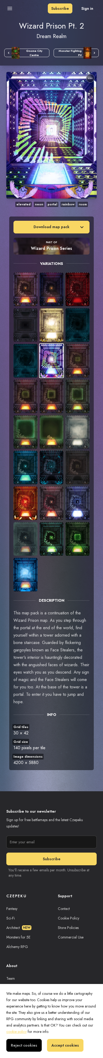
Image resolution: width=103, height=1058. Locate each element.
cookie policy (16, 1031)
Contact (64, 908)
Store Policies (68, 927)
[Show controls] (90, 78)
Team (10, 978)
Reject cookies (24, 1045)
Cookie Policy (68, 918)
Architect (18, 927)
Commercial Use (70, 937)
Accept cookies (65, 1045)
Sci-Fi (10, 918)
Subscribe (60, 8)
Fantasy (11, 908)
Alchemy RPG (17, 946)
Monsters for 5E (18, 937)
